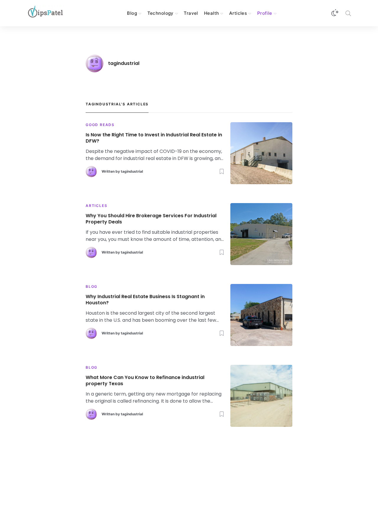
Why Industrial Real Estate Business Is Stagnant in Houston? (145, 300)
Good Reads (100, 124)
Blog (132, 13)
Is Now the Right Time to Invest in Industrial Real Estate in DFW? (154, 138)
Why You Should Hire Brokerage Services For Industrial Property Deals (151, 219)
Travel (191, 13)
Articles (238, 13)
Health (211, 13)
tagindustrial (132, 171)
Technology (160, 13)
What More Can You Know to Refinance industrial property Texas (145, 381)
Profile (264, 13)
